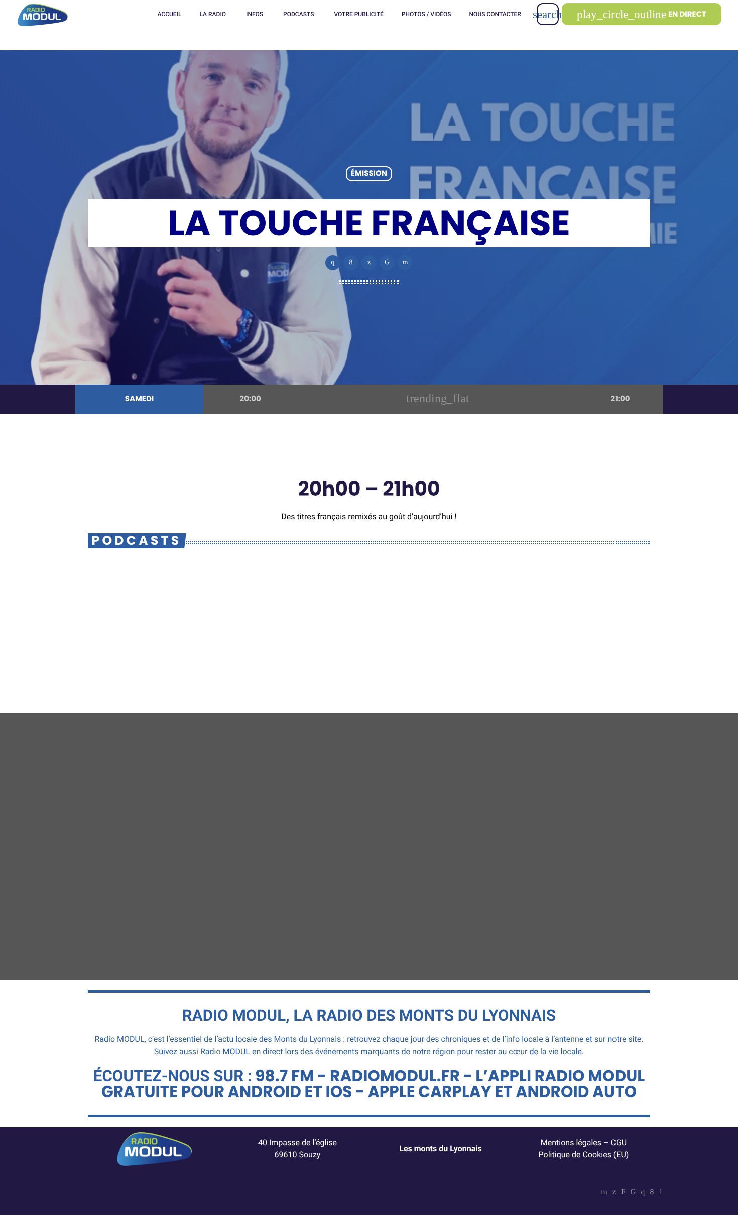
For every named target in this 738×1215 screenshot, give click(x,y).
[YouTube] (604, 1193)
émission (369, 174)
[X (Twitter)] (614, 1193)
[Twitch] (623, 1193)
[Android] (661, 1193)
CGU (619, 1142)
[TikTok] (633, 1193)
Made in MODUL (531, 901)
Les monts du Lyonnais (440, 1148)
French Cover (325, 901)
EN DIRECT (641, 14)
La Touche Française (176, 619)
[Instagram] (643, 1193)
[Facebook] (652, 1193)
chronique (514, 882)
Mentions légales (571, 1142)
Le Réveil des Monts (140, 901)
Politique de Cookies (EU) (584, 1154)
